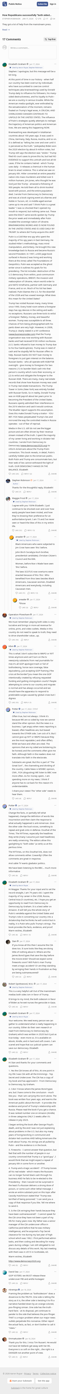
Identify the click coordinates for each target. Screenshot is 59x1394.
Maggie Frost (18, 498)
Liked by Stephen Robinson (25, 502)
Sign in (53, 4)
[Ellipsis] (55, 64)
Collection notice (48, 1373)
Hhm (11, 646)
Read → (6, 29)
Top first (52, 39)
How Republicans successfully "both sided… (27, 15)
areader (19, 536)
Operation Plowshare (19, 614)
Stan (14, 941)
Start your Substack (22, 1380)
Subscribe (42, 4)
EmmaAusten (15, 1338)
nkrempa (13, 1289)
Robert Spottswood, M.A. (21, 983)
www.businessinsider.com (22, 334)
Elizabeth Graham (17, 64)
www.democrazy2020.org (34, 445)
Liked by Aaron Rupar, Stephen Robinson (27, 67)
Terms (36, 1373)
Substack (15, 1388)
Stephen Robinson (11, 19)
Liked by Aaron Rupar (20, 885)
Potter (15, 708)
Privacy (27, 1373)
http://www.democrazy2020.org (25, 1261)
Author (15, 484)
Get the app (43, 1380)
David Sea (13, 1271)
